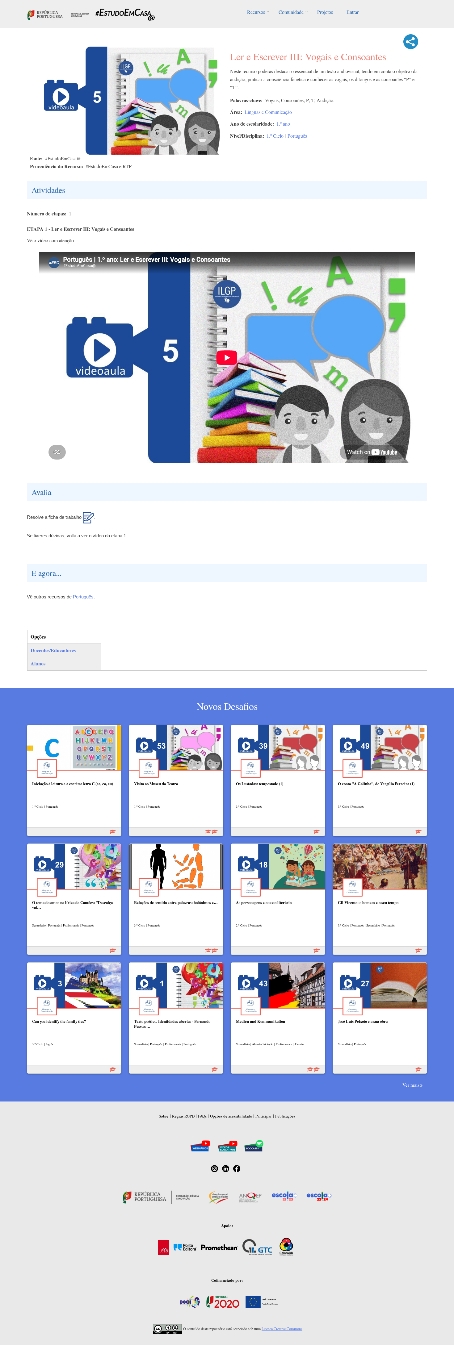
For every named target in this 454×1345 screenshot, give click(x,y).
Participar (263, 1116)
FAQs (202, 1116)
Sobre (163, 1116)
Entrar (353, 12)
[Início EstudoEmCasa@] (58, 14)
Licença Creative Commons (282, 1328)
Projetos (325, 12)
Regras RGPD (183, 1116)
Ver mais (410, 1085)
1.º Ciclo (275, 135)
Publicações (285, 1116)
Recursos (256, 12)
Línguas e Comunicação (268, 112)
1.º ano (283, 123)
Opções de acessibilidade (231, 1116)
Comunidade (291, 12)
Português (297, 135)
